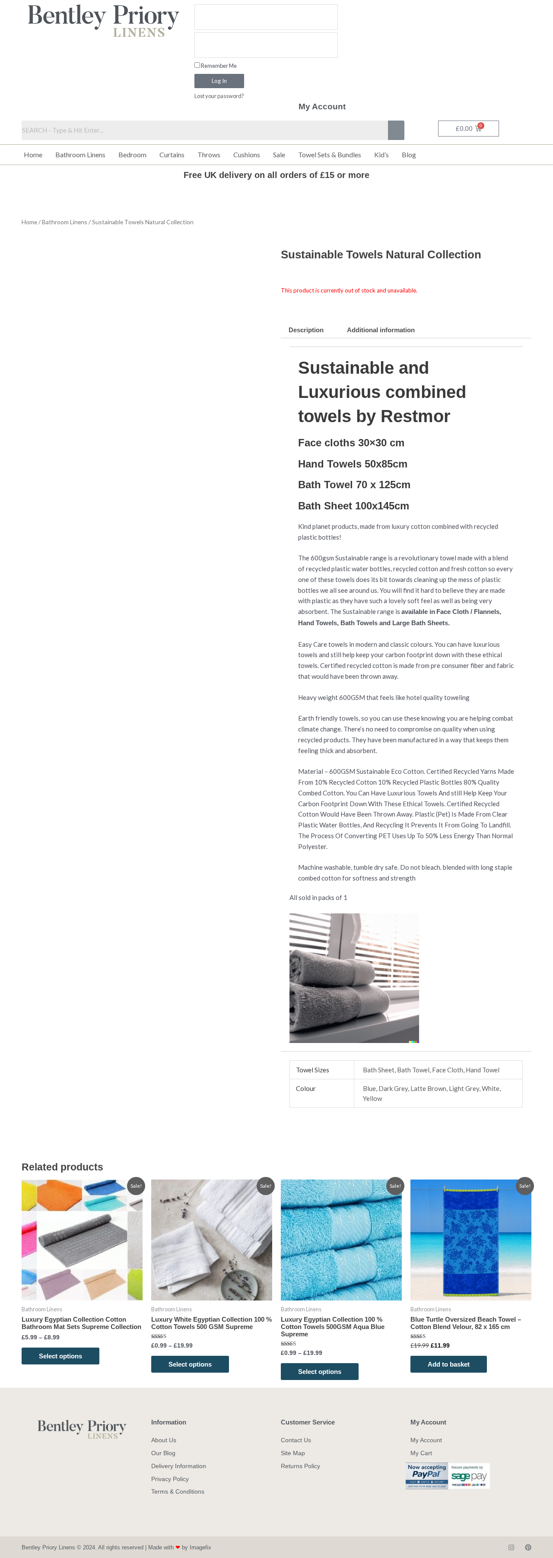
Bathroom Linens (80, 154)
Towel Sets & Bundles (329, 154)
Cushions (246, 154)
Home (33, 154)
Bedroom (132, 154)
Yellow (372, 1098)
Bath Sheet (378, 1070)
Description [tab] (306, 330)
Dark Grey (393, 1088)
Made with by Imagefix (179, 1547)
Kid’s (381, 154)
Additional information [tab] (381, 330)
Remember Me (218, 65)
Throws (208, 154)
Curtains (171, 154)
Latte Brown (428, 1088)
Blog (409, 154)
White (490, 1088)
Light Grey (464, 1088)
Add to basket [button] (449, 1364)
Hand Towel (482, 1070)
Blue (369, 1088)
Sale (279, 154)
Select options (60, 1356)
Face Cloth (447, 1070)
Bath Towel (413, 1070)
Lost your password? (219, 95)
